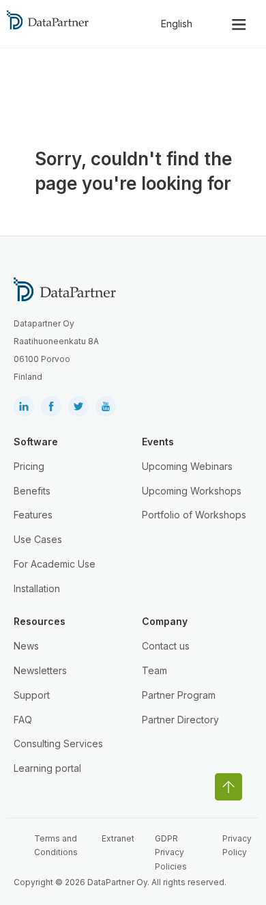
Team (154, 670)
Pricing (29, 466)
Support (32, 695)
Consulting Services (58, 743)
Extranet (118, 838)
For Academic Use (54, 564)
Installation (37, 588)
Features (33, 514)
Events (158, 441)
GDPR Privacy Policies (171, 852)
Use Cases (38, 539)
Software (36, 441)
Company (165, 621)
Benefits (32, 491)
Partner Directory (180, 719)
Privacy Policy (237, 845)
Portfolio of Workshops (194, 514)
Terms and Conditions (56, 845)
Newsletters (40, 670)
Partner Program (179, 695)
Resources (39, 621)
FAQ (23, 719)
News (26, 646)
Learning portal (47, 768)
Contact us (166, 646)
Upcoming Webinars (187, 466)
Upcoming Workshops (191, 491)
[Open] (239, 24)
